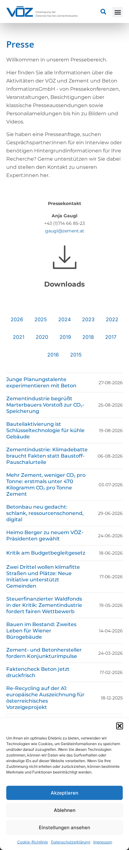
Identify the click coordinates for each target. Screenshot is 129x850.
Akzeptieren (64, 793)
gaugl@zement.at (64, 231)
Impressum (102, 842)
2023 (88, 319)
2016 (53, 354)
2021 (18, 337)
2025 (40, 319)
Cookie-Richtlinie (32, 842)
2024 (64, 319)
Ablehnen (64, 810)
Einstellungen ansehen (64, 827)
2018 (88, 337)
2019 (65, 337)
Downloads (64, 284)
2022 (112, 319)
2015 (76, 354)
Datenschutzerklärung (70, 842)
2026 (17, 319)
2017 (110, 337)
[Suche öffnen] (103, 11)
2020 (42, 337)
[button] (119, 726)
